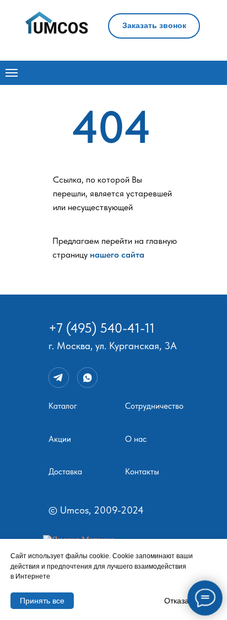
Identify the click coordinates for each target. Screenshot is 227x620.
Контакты (142, 472)
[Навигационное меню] (12, 73)
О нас (136, 439)
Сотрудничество (154, 406)
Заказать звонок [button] (154, 25)
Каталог (62, 406)
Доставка (65, 472)
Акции (59, 439)
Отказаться (184, 600)
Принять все (42, 600)
